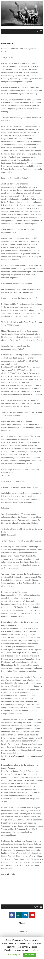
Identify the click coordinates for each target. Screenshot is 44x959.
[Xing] (19, 915)
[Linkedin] (25, 915)
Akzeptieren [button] (29, 955)
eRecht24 (11, 874)
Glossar (22, 923)
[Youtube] (32, 915)
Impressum (22, 931)
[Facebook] (12, 915)
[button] (35, 31)
